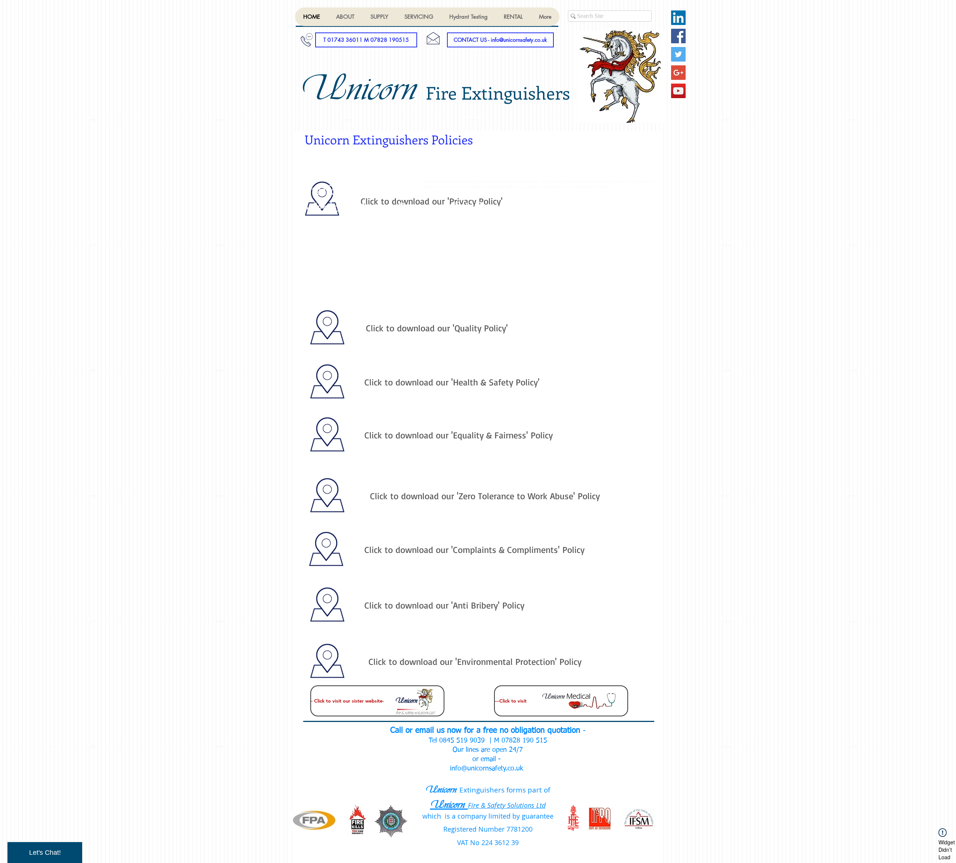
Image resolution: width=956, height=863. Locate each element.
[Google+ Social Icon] (678, 72)
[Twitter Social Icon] (678, 54)
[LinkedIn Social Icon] (678, 17)
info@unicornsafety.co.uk (486, 768)
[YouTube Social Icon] (678, 91)
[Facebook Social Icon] (678, 36)
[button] (366, 39)
